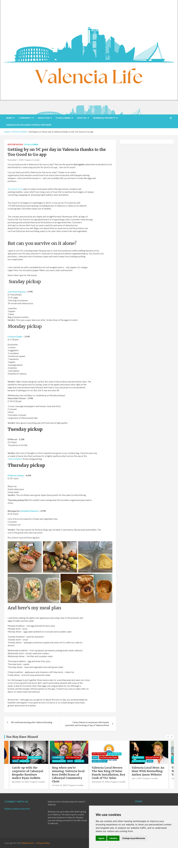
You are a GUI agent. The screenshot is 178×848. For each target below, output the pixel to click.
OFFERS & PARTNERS (68, 757)
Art (134, 757)
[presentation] (168, 737)
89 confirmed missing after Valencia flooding (31, 722)
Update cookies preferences (17, 808)
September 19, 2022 (61, 782)
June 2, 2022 (137, 778)
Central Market (15, 459)
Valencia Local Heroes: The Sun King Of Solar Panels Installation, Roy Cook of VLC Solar (68, 773)
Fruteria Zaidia (15, 336)
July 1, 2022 (97, 778)
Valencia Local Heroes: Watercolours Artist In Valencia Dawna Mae (147, 771)
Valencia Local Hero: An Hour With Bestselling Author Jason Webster (108, 771)
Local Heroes (19, 761)
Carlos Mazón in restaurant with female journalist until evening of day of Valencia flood (87, 723)
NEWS (9, 118)
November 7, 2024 (16, 160)
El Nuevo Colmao (16, 475)
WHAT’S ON (43, 118)
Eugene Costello (32, 160)
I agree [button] (101, 838)
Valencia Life (28, 843)
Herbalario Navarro (29, 511)
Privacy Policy (43, 843)
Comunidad (98, 757)
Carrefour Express (16, 291)
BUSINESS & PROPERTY (104, 118)
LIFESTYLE (82, 118)
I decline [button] (113, 838)
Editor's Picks (15, 144)
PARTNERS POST (60, 761)
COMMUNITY (25, 118)
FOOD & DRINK (63, 118)
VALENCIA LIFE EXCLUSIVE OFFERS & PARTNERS (28, 125)
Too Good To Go (15, 189)
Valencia (39, 761)
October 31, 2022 (19, 785)
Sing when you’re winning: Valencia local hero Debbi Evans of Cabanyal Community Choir (28, 774)
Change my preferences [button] (133, 838)
